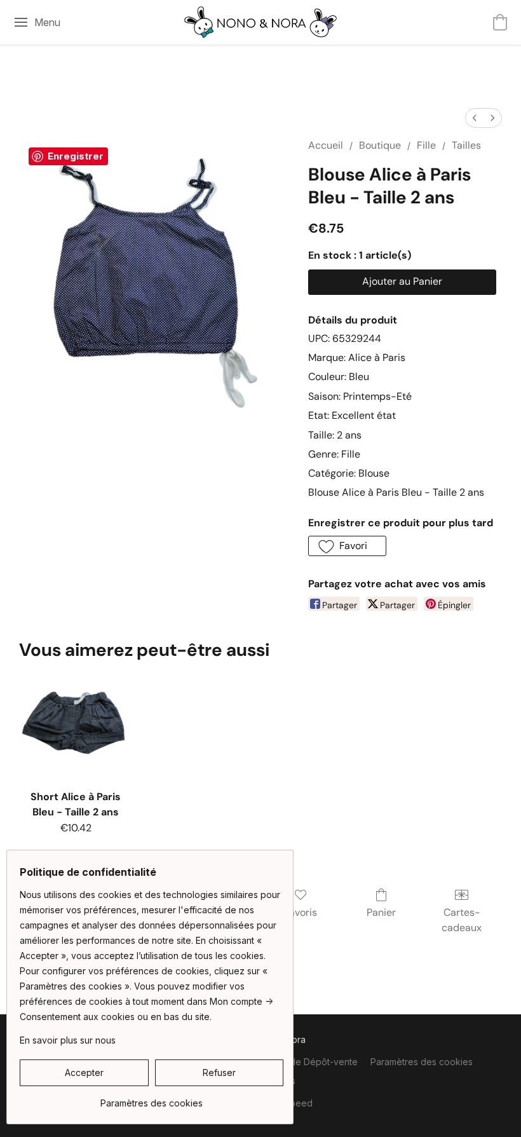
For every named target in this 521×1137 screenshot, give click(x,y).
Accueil (325, 145)
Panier (381, 912)
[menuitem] (475, 118)
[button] (260, 22)
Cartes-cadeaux (462, 920)
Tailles (466, 145)
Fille (426, 145)
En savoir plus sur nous (68, 1040)
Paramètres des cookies (421, 1061)
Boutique (380, 145)
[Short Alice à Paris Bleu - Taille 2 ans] (75, 725)
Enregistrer (76, 156)
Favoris (300, 912)
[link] (151, 1098)
